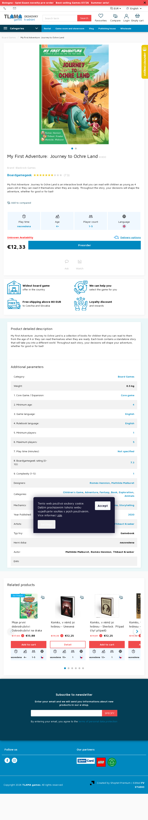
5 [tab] (79, 668)
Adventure (91, 492)
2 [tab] (76, 148)
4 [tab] (76, 668)
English (129, 413)
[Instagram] (14, 760)
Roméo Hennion (100, 482)
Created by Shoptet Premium (113, 782)
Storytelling (126, 505)
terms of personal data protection (98, 721)
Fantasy (104, 492)
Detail (67, 644)
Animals (129, 495)
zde (59, 515)
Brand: (21, 167)
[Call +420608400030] (8, 8)
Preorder (84, 245)
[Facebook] (7, 760)
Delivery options (130, 237)
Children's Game (73, 492)
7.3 (132, 462)
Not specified (126, 451)
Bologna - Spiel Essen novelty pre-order (28, 2)
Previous (10, 631)
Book (114, 492)
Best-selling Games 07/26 (72, 2)
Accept (103, 505)
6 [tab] (83, 668)
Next (137, 631)
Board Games (126, 376)
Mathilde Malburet (122, 482)
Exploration (126, 492)
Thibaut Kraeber (124, 523)
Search (84, 18)
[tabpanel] (74, 94)
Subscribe (109, 713)
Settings (46, 524)
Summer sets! (100, 2)
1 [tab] (72, 148)
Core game (127, 395)
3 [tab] (72, 668)
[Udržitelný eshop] (111, 762)
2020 (131, 514)
